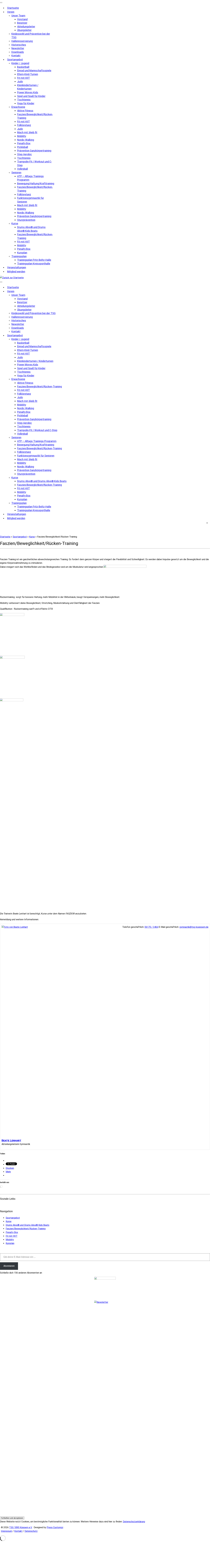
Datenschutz (31, 1531)
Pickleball (22, 147)
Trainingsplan (19, 256)
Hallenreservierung (22, 41)
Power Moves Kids (27, 92)
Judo (20, 81)
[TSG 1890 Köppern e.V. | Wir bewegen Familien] (12, 277)
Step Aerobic (24, 154)
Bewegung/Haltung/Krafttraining (35, 183)
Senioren (16, 172)
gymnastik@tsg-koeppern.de (193, 927)
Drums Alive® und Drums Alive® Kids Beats (42, 481)
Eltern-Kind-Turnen (27, 74)
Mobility (21, 136)
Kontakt (15, 55)
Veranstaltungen (16, 267)
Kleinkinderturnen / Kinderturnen (35, 361)
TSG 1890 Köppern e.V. (20, 1527)
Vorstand (22, 19)
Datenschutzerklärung (134, 1521)
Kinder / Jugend (20, 63)
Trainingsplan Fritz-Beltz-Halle (34, 260)
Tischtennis (24, 99)
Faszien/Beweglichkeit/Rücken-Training (39, 386)
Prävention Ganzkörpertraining (34, 150)
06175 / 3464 (151, 927)
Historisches (18, 44)
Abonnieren (9, 1266)
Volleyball (22, 168)
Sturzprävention (26, 220)
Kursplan (22, 252)
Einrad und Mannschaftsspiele (34, 70)
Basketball (23, 67)
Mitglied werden (16, 271)
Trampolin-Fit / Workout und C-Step (37, 430)
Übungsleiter (24, 30)
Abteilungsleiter (26, 26)
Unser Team (18, 15)
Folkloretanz (24, 125)
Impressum (6, 1531)
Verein (10, 12)
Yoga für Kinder (25, 103)
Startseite (13, 8)
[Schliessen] (1, 2)
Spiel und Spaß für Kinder (31, 96)
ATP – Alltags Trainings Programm (36, 441)
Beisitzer (22, 22)
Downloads (17, 52)
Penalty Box (23, 143)
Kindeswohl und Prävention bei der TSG (33, 313)
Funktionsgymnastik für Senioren (35, 455)
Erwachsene (18, 107)
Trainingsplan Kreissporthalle (33, 263)
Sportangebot (15, 59)
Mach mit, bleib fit (27, 132)
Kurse (14, 223)
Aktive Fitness (25, 110)
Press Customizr (55, 1527)
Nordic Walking (25, 139)
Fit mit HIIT (23, 78)
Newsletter (17, 48)
